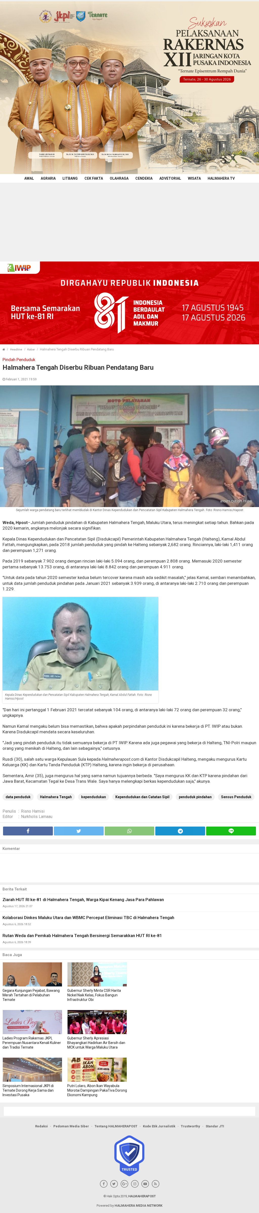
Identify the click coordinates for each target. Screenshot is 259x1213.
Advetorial (170, 178)
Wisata (194, 178)
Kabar (31, 349)
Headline (16, 349)
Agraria (48, 178)
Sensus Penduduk (236, 797)
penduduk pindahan (195, 797)
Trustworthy (190, 1126)
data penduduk (18, 797)
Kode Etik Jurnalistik (159, 1126)
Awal (29, 178)
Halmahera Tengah (56, 797)
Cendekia (144, 178)
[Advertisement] (129, 220)
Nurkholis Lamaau (36, 816)
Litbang (70, 178)
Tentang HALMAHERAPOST (116, 1126)
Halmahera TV (221, 178)
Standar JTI (215, 1126)
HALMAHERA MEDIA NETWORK (138, 1205)
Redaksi (41, 1126)
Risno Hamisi (33, 811)
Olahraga (119, 178)
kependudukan (93, 797)
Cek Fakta (93, 178)
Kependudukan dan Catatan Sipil (142, 797)
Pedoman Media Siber (71, 1126)
